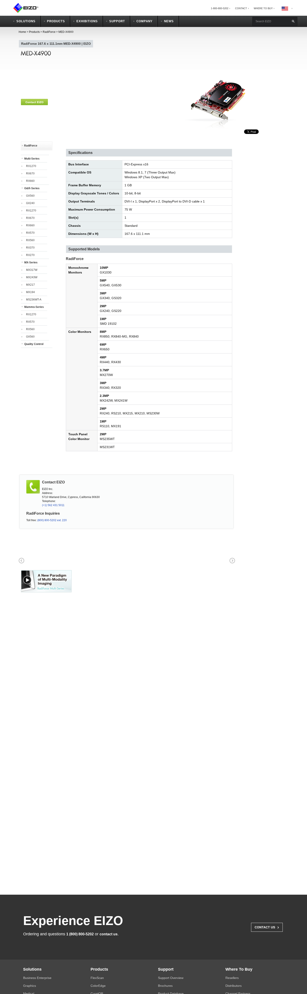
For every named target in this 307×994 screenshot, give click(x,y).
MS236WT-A (33, 299)
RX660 (30, 181)
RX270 (30, 255)
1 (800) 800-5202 (80, 934)
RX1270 (31, 166)
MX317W (31, 270)
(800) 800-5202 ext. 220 (52, 520)
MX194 (30, 292)
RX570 (30, 232)
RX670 (30, 173)
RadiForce (49, 31)
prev (21, 560)
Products (34, 31)
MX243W (31, 277)
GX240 (30, 203)
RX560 (30, 240)
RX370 (30, 247)
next (231, 560)
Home (22, 31)
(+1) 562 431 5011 (53, 505)
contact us (109, 934)
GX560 (30, 195)
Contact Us (267, 926)
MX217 (30, 284)
